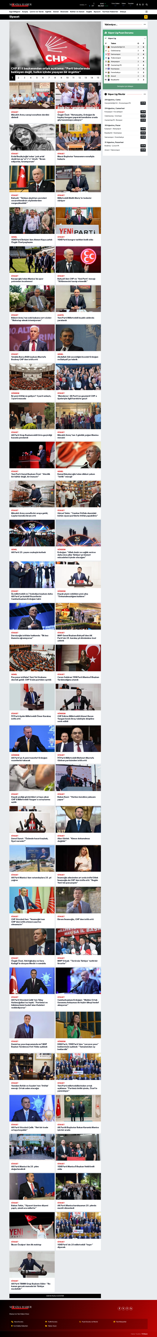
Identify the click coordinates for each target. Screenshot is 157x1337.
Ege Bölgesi (14, 12)
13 (86, 78)
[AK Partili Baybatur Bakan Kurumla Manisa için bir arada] (78, 1108)
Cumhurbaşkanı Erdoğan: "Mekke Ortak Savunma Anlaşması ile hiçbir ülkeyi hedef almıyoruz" (78, 1002)
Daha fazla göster (55, 1296)
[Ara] (147, 4)
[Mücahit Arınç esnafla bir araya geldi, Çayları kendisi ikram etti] (32, 494)
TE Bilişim (144, 1334)
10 (67, 78)
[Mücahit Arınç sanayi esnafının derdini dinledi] (32, 95)
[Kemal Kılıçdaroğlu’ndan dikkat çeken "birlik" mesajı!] (78, 455)
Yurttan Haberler (110, 12)
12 (80, 78)
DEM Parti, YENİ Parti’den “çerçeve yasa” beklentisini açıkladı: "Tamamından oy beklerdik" (78, 1046)
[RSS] (131, 1308)
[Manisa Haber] (20, 4)
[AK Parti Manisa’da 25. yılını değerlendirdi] (32, 1147)
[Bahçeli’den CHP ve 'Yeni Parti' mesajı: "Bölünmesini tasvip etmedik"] (78, 259)
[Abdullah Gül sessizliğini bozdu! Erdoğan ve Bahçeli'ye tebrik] (78, 337)
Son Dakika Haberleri (20, 1326)
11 (73, 78)
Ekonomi (64, 12)
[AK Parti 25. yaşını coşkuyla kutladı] (32, 533)
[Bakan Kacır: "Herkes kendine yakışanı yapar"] (78, 777)
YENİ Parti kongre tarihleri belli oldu (75, 240)
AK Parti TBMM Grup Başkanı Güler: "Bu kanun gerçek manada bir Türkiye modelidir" (30, 1286)
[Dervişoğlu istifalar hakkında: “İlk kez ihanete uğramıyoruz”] (32, 616)
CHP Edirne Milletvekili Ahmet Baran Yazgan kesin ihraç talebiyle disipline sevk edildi (75, 718)
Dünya (123, 12)
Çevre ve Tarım (37, 12)
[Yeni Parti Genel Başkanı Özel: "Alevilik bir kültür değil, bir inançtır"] (32, 455)
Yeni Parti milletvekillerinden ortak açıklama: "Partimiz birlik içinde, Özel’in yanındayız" (77, 1088)
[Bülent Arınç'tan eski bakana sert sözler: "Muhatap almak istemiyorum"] (32, 298)
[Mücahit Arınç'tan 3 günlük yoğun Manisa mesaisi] (78, 416)
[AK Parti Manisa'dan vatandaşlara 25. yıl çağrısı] (32, 858)
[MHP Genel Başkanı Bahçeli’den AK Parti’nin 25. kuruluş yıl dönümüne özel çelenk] (78, 616)
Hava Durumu (18, 1322)
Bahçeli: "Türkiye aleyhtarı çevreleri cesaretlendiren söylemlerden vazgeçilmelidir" (29, 200)
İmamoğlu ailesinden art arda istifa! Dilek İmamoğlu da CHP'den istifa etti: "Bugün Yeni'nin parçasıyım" (77, 880)
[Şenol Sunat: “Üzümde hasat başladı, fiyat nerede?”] (32, 819)
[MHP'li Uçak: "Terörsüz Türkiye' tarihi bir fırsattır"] (78, 941)
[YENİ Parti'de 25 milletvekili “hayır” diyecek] (78, 1225)
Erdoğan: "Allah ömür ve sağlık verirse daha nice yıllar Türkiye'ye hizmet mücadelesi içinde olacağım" (76, 555)
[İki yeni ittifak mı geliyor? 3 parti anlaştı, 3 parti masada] (32, 377)
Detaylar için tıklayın (125, 86)
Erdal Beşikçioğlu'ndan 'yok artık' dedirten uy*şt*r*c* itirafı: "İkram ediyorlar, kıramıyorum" (28, 159)
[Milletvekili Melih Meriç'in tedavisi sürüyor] (78, 179)
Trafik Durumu (52, 1322)
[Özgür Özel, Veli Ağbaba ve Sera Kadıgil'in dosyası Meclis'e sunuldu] (32, 941)
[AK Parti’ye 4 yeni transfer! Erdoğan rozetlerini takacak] (32, 738)
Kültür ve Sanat (77, 12)
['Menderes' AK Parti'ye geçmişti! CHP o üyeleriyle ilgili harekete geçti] (78, 377)
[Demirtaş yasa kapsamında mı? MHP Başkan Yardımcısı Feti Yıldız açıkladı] (32, 1025)
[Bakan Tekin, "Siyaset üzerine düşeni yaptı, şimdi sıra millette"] (32, 1186)
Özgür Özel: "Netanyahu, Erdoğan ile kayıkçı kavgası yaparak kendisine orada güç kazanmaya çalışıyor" (77, 117)
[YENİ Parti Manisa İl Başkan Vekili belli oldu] (78, 1147)
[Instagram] (127, 1308)
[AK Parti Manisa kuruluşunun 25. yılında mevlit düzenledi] (78, 1186)
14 (92, 78)
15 (98, 78)
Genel (56, 12)
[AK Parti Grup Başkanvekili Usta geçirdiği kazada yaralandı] (32, 416)
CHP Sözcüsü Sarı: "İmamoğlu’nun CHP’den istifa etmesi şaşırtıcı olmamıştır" (28, 922)
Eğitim (48, 12)
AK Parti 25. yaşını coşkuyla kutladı (28, 552)
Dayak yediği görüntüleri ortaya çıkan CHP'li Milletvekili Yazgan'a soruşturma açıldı (30, 799)
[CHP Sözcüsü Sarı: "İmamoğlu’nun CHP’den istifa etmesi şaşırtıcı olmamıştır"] (32, 900)
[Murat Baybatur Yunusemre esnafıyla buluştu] (78, 137)
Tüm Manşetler (121, 1322)
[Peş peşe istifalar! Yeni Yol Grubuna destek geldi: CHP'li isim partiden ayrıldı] (32, 658)
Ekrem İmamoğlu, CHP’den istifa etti (75, 919)
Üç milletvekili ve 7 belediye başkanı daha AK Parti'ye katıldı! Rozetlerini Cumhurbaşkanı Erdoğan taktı (32, 596)
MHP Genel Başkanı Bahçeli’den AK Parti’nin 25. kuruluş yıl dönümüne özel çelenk (76, 638)
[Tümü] (145, 25)
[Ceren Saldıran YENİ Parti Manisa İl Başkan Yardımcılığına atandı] (78, 658)
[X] (123, 1308)
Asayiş (25, 12)
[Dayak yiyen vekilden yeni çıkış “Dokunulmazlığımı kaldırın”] (78, 574)
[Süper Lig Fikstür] (145, 94)
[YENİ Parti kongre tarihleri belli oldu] (78, 220)
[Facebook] (119, 1308)
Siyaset (97, 12)
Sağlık (89, 12)
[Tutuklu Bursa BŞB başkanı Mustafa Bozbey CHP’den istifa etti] (32, 337)
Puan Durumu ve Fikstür (90, 1322)
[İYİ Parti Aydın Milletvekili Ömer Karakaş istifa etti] (32, 697)
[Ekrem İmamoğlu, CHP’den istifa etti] (78, 900)
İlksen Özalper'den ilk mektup (26, 1245)
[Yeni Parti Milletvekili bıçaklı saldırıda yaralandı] (78, 298)
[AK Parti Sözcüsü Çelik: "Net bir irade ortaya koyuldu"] (32, 1108)
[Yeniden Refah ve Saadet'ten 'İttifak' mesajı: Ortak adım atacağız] (32, 1066)
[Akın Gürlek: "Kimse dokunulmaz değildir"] (78, 819)
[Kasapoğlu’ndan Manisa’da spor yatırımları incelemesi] (32, 259)
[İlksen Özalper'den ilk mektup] (32, 1225)
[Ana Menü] (146, 12)
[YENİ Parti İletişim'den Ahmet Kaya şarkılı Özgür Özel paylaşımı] (32, 220)
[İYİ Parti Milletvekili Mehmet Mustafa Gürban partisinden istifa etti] (78, 738)
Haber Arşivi (52, 1326)
